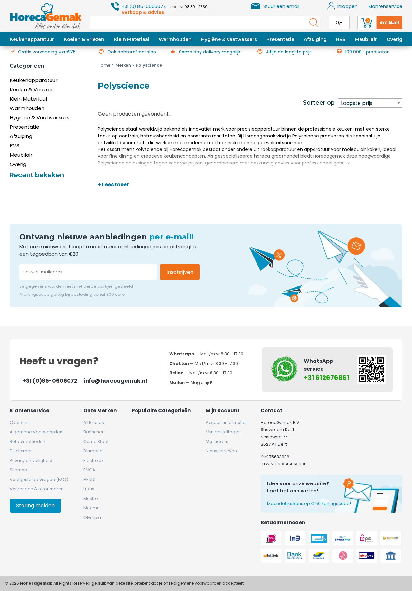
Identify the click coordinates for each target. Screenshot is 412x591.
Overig (394, 39)
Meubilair (366, 39)
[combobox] (370, 103)
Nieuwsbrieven (221, 451)
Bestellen (389, 22)
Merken (123, 65)
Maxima (91, 508)
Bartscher (93, 432)
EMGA (89, 470)
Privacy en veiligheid (31, 460)
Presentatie (280, 39)
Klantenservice (385, 6)
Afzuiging (315, 39)
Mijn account (222, 410)
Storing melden (35, 505)
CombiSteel (95, 441)
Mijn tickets (217, 441)
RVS (340, 39)
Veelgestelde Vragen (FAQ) (39, 479)
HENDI (89, 479)
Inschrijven (179, 272)
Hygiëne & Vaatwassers (229, 39)
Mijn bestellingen (223, 432)
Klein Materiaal (131, 39)
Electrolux (93, 460)
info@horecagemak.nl (115, 381)
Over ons (19, 422)
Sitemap (18, 470)
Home (104, 65)
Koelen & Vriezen (84, 39)
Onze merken (100, 410)
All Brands (93, 422)
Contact (271, 410)
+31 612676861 (326, 377)
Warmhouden (175, 39)
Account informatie (226, 422)
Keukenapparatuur (32, 39)
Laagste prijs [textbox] (356, 103)
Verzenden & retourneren (37, 489)
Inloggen (347, 6)
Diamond (93, 451)
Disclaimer (21, 451)
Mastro (90, 498)
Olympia (92, 517)
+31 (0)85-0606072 (50, 381)
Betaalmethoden (27, 441)
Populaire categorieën (161, 410)
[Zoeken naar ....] (312, 22)
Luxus (88, 489)
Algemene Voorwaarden (36, 432)
